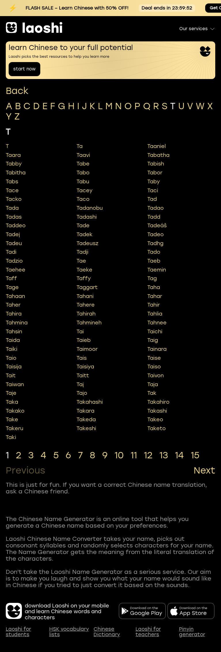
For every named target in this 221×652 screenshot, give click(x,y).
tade (83, 225)
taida (13, 340)
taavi (83, 155)
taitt (83, 375)
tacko (14, 199)
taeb (153, 261)
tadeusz (87, 243)
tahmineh (89, 323)
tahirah (86, 314)
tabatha (158, 155)
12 (148, 455)
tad (152, 199)
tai (80, 331)
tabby (14, 164)
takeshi (86, 428)
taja (152, 384)
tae (81, 261)
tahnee (157, 323)
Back (17, 91)
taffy (84, 278)
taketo (156, 428)
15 (195, 455)
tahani (85, 296)
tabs (12, 181)
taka (12, 402)
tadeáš (157, 225)
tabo (83, 173)
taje (11, 393)
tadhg (155, 243)
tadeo (155, 234)
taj (80, 384)
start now (24, 69)
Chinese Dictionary (107, 632)
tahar (154, 296)
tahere (86, 305)
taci (152, 190)
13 (163, 455)
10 (119, 455)
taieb (84, 340)
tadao (155, 208)
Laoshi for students (18, 632)
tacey (85, 190)
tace (12, 190)
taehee (15, 270)
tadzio (14, 261)
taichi (154, 331)
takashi (157, 411)
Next (204, 471)
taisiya (85, 366)
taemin (156, 270)
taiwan (15, 384)
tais (82, 358)
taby (153, 181)
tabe (83, 164)
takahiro (158, 402)
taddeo (16, 225)
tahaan (15, 296)
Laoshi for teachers (148, 632)
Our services (193, 28)
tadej (13, 234)
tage (12, 287)
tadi (11, 252)
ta (80, 146)
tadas (14, 217)
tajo (82, 393)
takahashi (90, 402)
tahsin (14, 331)
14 (179, 455)
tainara (157, 349)
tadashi (87, 217)
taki (11, 437)
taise (154, 358)
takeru (14, 428)
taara (13, 155)
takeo (155, 419)
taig (152, 340)
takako (15, 411)
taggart (87, 287)
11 (134, 455)
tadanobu (90, 208)
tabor (154, 173)
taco (83, 199)
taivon (155, 375)
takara (85, 411)
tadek (85, 234)
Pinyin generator (192, 632)
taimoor (87, 349)
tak (152, 393)
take (12, 419)
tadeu (14, 243)
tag (152, 278)
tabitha (16, 173)
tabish (155, 164)
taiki (11, 349)
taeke (84, 270)
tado (153, 252)
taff (11, 278)
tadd (153, 217)
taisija (14, 366)
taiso (154, 366)
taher (13, 305)
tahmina (17, 323)
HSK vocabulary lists (69, 632)
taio (11, 358)
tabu (83, 181)
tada (12, 208)
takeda (86, 419)
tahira (14, 314)
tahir (153, 305)
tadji (82, 252)
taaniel (156, 146)
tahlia (154, 314)
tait (11, 375)
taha (153, 287)
